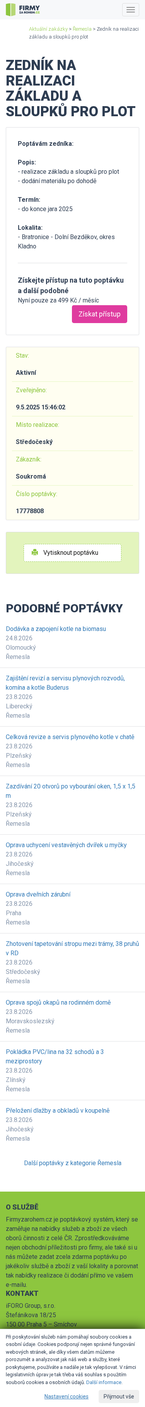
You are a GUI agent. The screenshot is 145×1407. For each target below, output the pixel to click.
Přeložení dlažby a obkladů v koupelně (57, 1110)
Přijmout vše (119, 1396)
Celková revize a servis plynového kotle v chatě (70, 737)
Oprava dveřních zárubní (38, 894)
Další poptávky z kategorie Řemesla (72, 1163)
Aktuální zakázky (48, 29)
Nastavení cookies (66, 1396)
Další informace (103, 1382)
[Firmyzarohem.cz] (23, 9)
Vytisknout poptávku (70, 552)
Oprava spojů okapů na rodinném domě (58, 1002)
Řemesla (82, 29)
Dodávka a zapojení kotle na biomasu (56, 629)
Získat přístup (99, 314)
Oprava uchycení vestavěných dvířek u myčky (66, 845)
